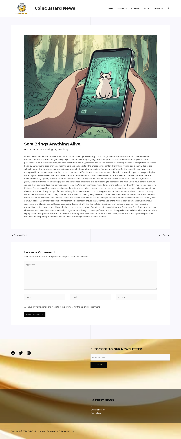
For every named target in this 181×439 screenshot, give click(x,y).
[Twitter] (21, 353)
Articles (120, 8)
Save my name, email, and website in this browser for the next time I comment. (64, 306)
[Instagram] (29, 353)
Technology (48, 149)
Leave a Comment (32, 149)
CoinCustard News (55, 8)
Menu (110, 8)
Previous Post (19, 235)
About (146, 8)
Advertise (135, 8)
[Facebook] (13, 353)
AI (91, 406)
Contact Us (158, 8)
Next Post (164, 235)
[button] (125, 8)
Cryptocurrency (97, 409)
